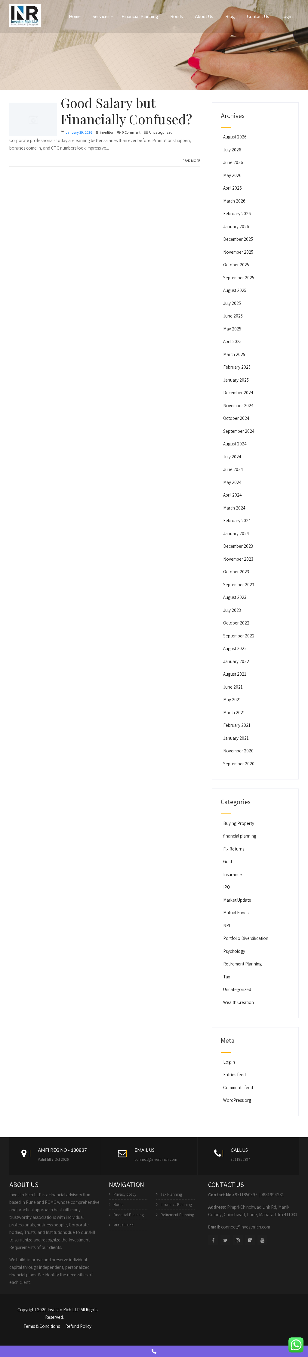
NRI (226, 925)
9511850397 (240, 1159)
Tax (226, 977)
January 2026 (236, 226)
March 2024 (234, 508)
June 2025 (233, 316)
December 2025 (238, 239)
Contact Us (258, 16)
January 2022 (236, 661)
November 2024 (238, 405)
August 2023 (234, 597)
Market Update (237, 900)
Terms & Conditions (41, 1326)
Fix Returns (233, 849)
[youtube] (262, 1240)
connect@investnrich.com (155, 1159)
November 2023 (238, 559)
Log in (229, 1062)
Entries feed (234, 1074)
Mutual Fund (123, 1225)
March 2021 (234, 712)
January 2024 (236, 533)
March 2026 (234, 201)
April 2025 (232, 341)
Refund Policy (78, 1326)
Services (101, 16)
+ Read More (190, 160)
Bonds (176, 16)
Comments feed (238, 1087)
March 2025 (234, 354)
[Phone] (154, 1351)
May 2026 (232, 175)
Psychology (234, 951)
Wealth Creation (238, 1002)
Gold (227, 861)
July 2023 (232, 610)
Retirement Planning (242, 964)
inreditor (106, 132)
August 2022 (235, 648)
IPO (226, 887)
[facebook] (213, 1240)
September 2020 (238, 764)
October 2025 (236, 265)
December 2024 (238, 392)
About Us (204, 16)
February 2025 (237, 367)
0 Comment (131, 132)
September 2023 (238, 584)
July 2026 (232, 150)
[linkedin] (250, 1240)
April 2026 (232, 188)
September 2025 (238, 277)
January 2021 (236, 738)
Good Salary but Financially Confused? (126, 111)
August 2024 (235, 444)
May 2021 (232, 699)
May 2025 (232, 329)
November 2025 (238, 252)
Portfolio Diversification (245, 938)
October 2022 (236, 623)
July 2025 (232, 303)
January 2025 (236, 380)
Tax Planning (171, 1194)
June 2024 (233, 469)
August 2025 (234, 290)
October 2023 (236, 572)
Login (287, 16)
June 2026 (233, 162)
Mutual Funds (235, 913)
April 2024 (232, 495)
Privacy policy (124, 1194)
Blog (230, 16)
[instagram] (238, 1240)
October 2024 (236, 418)
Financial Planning (140, 16)
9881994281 (272, 1194)
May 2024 (232, 482)
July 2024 (232, 457)
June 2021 (233, 687)
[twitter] (225, 1240)
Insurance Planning (176, 1204)
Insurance (232, 874)
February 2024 (237, 520)
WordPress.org (237, 1100)
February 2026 (237, 213)
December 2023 (238, 546)
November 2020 (238, 751)
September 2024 (238, 431)
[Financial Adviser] (25, 14)
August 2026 (235, 137)
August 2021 (234, 674)
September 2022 (238, 636)
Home (75, 16)
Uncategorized (160, 132)
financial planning (239, 836)
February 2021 (237, 725)
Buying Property (238, 823)
